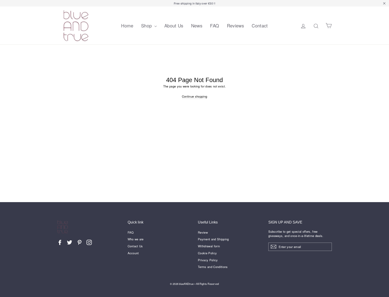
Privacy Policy (208, 260)
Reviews (235, 25)
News (196, 25)
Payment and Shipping (213, 239)
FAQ (214, 25)
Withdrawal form (209, 246)
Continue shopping (194, 96)
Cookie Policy (207, 253)
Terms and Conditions (213, 267)
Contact (260, 25)
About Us (173, 25)
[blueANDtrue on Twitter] (69, 242)
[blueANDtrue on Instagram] (89, 242)
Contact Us (135, 246)
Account (133, 253)
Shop (147, 25)
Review (203, 232)
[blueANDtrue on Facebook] (60, 242)
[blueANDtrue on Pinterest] (79, 242)
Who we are (136, 239)
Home (127, 25)
